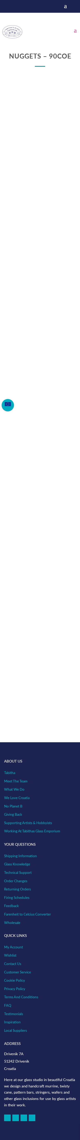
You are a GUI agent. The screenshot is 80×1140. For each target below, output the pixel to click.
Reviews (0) (27, 337)
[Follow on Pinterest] (24, 1118)
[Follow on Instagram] (15, 1118)
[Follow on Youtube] (32, 1118)
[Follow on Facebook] (7, 1118)
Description (29, 328)
